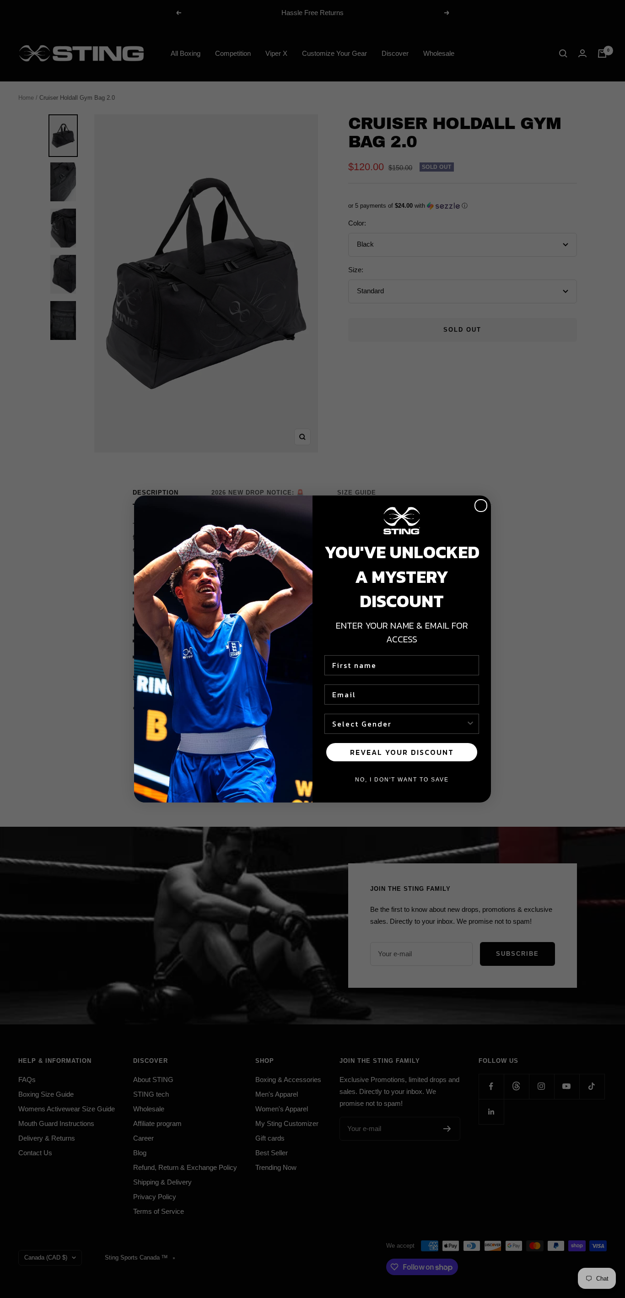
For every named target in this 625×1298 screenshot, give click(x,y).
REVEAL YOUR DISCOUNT (402, 752)
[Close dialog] (480, 505)
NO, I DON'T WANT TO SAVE (402, 779)
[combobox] (399, 723)
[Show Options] (470, 723)
